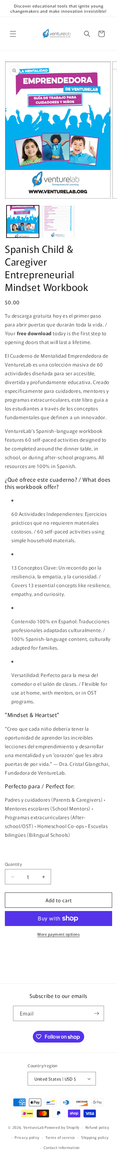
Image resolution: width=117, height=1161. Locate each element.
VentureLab (33, 1127)
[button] (13, 34)
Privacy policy (27, 1137)
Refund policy (97, 1127)
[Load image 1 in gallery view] (22, 221)
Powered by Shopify (62, 1127)
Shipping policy (95, 1137)
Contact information (62, 1147)
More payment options (58, 934)
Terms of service (60, 1137)
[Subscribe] (96, 1013)
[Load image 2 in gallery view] (58, 221)
